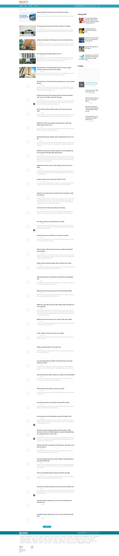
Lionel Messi (41, 542)
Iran (71, 541)
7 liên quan (42, 28)
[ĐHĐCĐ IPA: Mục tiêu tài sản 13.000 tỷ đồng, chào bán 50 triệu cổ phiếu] (27, 170)
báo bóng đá (22, 542)
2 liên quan (41, 435)
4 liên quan (42, 154)
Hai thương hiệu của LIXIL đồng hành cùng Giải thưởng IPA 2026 (54, 416)
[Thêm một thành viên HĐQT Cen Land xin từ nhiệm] (27, 393)
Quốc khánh (45, 539)
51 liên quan (93, 93)
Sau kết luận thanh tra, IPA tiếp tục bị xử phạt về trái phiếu (52, 235)
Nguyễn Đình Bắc (29, 536)
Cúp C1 (91, 536)
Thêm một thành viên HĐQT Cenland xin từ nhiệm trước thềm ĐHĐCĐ (56, 375)
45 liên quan (43, 209)
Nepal (66, 539)
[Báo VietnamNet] (38, 418)
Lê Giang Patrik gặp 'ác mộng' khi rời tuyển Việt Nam (91, 30)
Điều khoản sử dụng (22, 549)
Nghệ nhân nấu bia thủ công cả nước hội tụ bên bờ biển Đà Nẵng (54, 291)
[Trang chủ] (23, 2)
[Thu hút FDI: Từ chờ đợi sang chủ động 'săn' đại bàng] (27, 212)
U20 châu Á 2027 (49, 541)
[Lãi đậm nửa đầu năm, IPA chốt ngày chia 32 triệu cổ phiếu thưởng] (27, 44)
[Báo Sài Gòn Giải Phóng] (86, 93)
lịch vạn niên (51, 539)
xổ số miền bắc (78, 539)
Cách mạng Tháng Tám (78, 536)
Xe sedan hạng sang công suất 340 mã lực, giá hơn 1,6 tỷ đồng (53, 26)
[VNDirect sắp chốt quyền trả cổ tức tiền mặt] (27, 351)
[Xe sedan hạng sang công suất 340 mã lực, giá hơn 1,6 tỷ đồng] (27, 30)
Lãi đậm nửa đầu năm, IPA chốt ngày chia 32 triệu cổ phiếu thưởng (55, 40)
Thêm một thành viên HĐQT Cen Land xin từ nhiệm (50, 388)
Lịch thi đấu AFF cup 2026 (56, 542)
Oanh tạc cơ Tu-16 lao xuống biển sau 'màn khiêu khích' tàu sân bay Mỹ (91, 39)
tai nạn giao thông (77, 541)
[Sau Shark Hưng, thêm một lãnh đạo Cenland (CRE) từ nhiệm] (27, 407)
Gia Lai (64, 542)
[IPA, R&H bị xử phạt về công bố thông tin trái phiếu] (27, 226)
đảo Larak (41, 536)
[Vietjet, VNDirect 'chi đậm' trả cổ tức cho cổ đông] (27, 337)
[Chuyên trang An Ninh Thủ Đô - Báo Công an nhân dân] (86, 24)
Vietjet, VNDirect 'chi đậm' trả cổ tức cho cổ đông (50, 333)
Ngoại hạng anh (91, 539)
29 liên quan (42, 308)
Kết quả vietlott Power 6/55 (37, 539)
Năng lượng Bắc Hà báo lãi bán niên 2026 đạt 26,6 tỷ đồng (52, 12)
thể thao (45, 542)
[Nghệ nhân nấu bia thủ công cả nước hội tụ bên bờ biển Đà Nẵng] (27, 295)
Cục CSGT (52, 536)
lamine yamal (84, 539)
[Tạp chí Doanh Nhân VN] (38, 99)
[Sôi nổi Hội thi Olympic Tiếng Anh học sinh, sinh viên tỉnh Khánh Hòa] (27, 491)
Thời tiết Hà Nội (96, 536)
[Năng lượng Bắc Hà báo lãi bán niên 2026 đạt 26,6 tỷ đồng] (27, 17)
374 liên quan (43, 181)
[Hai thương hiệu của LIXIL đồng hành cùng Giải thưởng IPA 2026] (27, 421)
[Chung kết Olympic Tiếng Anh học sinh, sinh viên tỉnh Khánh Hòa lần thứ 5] (27, 519)
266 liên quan (42, 71)
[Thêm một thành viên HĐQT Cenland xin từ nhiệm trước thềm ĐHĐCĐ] (27, 379)
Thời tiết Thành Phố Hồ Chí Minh (25, 539)
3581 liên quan (43, 55)
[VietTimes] (38, 335)
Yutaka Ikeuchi (91, 541)
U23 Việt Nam (46, 536)
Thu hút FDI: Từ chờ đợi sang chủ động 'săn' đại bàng (51, 208)
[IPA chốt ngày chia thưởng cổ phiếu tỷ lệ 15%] (27, 58)
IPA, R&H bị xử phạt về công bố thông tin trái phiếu (50, 221)
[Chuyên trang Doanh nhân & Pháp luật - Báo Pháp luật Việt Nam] (38, 14)
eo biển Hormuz (70, 536)
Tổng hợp (32, 548)
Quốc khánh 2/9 (41, 541)
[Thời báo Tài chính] (38, 113)
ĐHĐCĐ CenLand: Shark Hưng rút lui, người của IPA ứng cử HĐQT (54, 319)
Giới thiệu (20, 548)
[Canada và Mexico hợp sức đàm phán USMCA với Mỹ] (27, 184)
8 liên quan (41, 237)
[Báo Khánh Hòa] (38, 504)
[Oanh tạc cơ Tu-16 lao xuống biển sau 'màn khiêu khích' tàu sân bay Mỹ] (81, 40)
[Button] (99, 6)
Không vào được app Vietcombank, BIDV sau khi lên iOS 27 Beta (54, 263)
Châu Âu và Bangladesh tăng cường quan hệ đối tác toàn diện (53, 473)
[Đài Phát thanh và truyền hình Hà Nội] (38, 223)
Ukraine (49, 542)
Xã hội (96, 541)
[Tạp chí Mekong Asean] (37, 42)
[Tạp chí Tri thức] (38, 265)
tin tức (34, 536)
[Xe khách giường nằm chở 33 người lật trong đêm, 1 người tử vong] (81, 118)
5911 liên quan (42, 335)
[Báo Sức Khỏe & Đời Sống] (86, 42)
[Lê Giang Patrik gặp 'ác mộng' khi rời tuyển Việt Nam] (81, 31)
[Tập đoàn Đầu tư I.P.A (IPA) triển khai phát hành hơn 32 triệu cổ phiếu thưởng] (27, 86)
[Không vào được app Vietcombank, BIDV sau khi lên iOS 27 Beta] (27, 267)
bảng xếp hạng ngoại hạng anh (25, 541)
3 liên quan (42, 223)
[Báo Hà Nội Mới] (38, 474)
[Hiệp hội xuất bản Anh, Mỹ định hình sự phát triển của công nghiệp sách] (27, 281)
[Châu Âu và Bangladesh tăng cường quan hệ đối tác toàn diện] (27, 477)
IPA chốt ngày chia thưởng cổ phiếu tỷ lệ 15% (49, 54)
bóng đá (55, 539)
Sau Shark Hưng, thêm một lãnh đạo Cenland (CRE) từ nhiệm (53, 402)
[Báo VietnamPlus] (38, 181)
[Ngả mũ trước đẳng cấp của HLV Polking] (81, 49)
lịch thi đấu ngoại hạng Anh (71, 542)
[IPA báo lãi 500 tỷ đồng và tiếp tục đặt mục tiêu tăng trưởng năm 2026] (27, 113)
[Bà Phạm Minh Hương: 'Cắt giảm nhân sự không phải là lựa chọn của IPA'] (27, 141)
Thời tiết (68, 541)
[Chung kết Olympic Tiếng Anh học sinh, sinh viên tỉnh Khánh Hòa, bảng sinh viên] (27, 505)
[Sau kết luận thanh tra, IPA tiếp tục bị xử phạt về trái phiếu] (27, 240)
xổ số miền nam (35, 541)
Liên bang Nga (63, 536)
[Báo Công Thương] (38, 209)
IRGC (37, 536)
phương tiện (35, 542)
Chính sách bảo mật (22, 550)
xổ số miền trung (84, 541)
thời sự (73, 539)
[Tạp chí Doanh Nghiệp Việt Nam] (38, 28)
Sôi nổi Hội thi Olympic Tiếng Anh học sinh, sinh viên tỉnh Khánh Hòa (55, 486)
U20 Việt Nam (61, 539)
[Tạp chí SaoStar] (86, 50)
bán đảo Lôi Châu (29, 542)
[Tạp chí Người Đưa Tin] (38, 237)
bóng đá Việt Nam (62, 541)
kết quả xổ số (57, 536)
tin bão (69, 539)
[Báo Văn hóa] (38, 488)
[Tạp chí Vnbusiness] (38, 253)
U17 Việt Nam (55, 541)
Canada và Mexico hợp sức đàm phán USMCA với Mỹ (51, 179)
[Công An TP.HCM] (86, 121)
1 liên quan (44, 14)
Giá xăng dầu (22, 536)
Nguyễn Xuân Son (86, 536)
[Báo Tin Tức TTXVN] (86, 61)
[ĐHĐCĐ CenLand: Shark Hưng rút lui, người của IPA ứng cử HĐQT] (27, 324)
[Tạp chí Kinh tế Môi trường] (38, 462)
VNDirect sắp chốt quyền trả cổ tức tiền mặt (49, 347)
